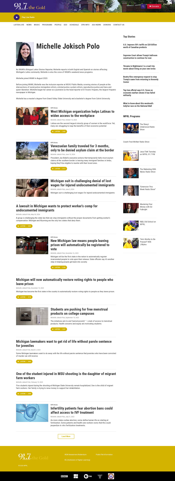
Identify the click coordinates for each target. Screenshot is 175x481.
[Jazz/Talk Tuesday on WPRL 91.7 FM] (131, 155)
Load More (66, 436)
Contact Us (118, 25)
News (29, 25)
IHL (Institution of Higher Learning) (77, 460)
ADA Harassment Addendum (76, 455)
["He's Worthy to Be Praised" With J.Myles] (131, 243)
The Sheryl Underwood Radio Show (147, 127)
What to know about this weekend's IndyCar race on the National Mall (138, 104)
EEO (65, 25)
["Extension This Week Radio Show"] (131, 190)
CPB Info (85, 25)
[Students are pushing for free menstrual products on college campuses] (32, 316)
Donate (155, 6)
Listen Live (19, 25)
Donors (107, 25)
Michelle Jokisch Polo (58, 120)
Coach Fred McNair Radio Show (136, 142)
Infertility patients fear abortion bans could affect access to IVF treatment (82, 410)
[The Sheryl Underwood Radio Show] (131, 128)
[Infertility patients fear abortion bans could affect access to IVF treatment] (32, 413)
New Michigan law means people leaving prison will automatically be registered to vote (80, 245)
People (58, 25)
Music (37, 25)
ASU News (96, 25)
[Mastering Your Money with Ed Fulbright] (131, 208)
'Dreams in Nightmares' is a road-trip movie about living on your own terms (139, 67)
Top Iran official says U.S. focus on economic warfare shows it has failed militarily (139, 93)
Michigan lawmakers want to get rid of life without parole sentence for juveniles (64, 343)
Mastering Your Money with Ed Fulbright (146, 207)
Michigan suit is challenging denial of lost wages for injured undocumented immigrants (83, 183)
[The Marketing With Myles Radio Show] (131, 173)
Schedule (74, 25)
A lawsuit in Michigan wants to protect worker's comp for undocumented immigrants (57, 208)
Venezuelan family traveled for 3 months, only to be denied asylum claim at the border (82, 148)
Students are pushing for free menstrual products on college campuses (79, 311)
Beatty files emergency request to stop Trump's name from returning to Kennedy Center (140, 79)
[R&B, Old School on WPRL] (131, 225)
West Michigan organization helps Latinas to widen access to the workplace (82, 113)
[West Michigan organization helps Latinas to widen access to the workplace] (32, 116)
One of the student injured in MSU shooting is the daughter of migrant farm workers (66, 376)
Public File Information (104, 455)
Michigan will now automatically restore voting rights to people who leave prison (64, 282)
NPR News (54, 108)
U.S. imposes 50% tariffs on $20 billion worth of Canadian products (140, 45)
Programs (47, 25)
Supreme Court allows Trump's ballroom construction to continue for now (140, 56)
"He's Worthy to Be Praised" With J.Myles (147, 242)
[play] (17, 17)
